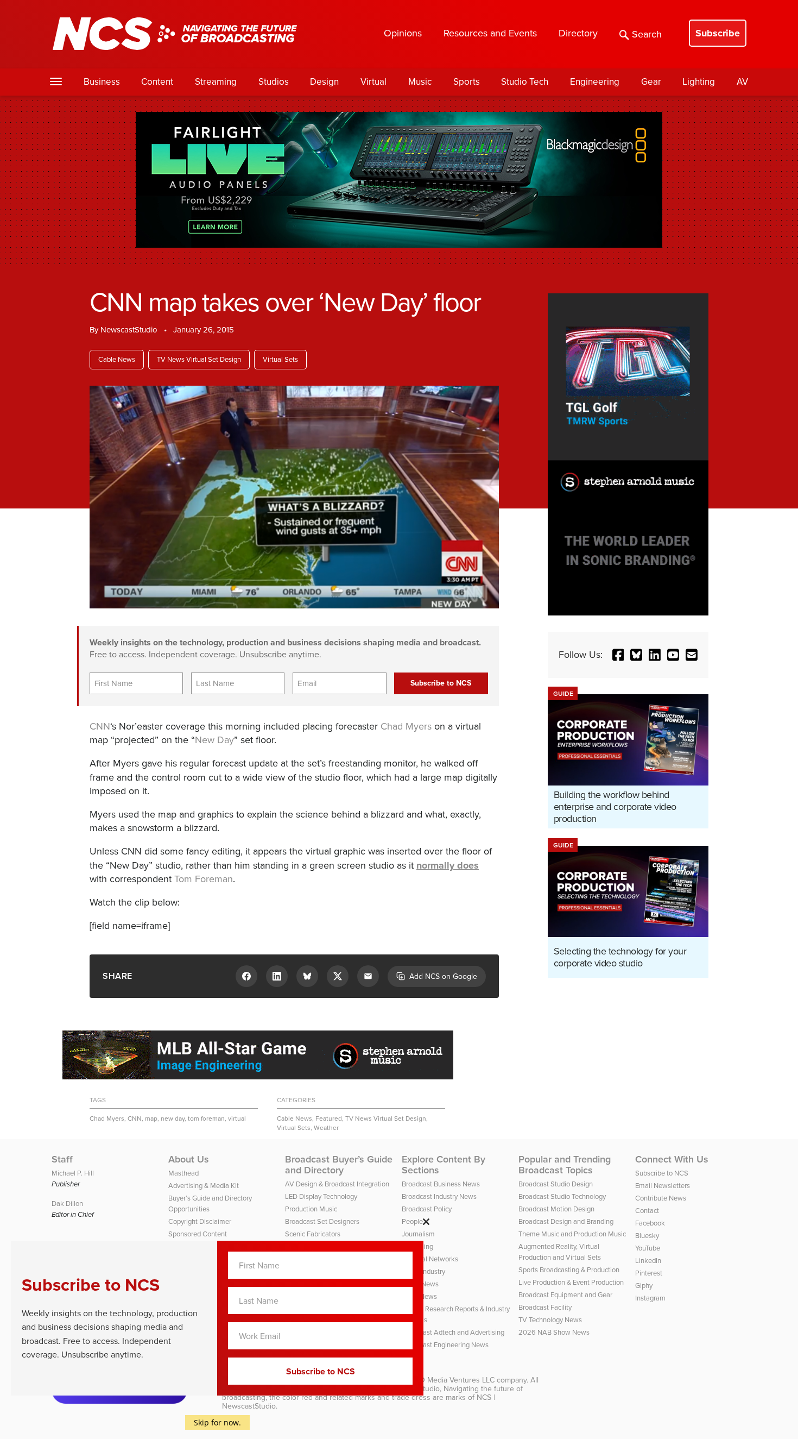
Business (102, 82)
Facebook (650, 1223)
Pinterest (648, 1273)
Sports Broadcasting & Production (568, 1270)
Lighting (698, 82)
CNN (100, 726)
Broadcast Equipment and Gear (565, 1295)
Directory (578, 33)
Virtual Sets (280, 359)
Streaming (216, 82)
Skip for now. (217, 1422)
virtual (237, 1118)
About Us (188, 1159)
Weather (326, 1128)
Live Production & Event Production (571, 1282)
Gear (651, 82)
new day (173, 1118)
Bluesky (647, 1235)
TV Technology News (550, 1320)
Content (157, 82)
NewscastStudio (128, 330)
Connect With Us (671, 1159)
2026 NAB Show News (554, 1332)
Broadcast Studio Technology (562, 1196)
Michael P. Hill (73, 1173)
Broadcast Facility (545, 1307)
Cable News (116, 359)
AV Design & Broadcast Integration (337, 1184)
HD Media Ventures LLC (454, 1380)
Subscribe (717, 33)
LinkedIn (648, 1260)
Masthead (183, 1173)
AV (742, 82)
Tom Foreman (203, 879)
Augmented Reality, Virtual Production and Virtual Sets (559, 1251)
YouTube (647, 1248)
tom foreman (206, 1118)
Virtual (373, 82)
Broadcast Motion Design (556, 1209)
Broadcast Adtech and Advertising (453, 1332)
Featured (328, 1118)
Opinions (403, 33)
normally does (447, 865)
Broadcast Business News (441, 1184)
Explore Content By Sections (443, 1165)
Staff (62, 1159)
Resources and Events (490, 33)
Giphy (644, 1285)
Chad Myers (406, 726)
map (151, 1118)
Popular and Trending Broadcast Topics (564, 1165)
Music (420, 82)
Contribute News (660, 1198)
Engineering (594, 82)
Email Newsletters (662, 1185)
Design (324, 82)
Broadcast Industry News (439, 1196)
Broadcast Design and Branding (565, 1221)
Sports (466, 82)
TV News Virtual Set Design (199, 359)
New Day (214, 740)
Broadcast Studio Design (555, 1184)
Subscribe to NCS (661, 1173)
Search (647, 34)
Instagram (650, 1298)
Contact (647, 1210)
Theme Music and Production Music (572, 1234)
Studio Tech (524, 82)
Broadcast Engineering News (445, 1345)
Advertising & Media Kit (203, 1185)
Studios (273, 82)
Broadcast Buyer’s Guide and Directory (338, 1165)
